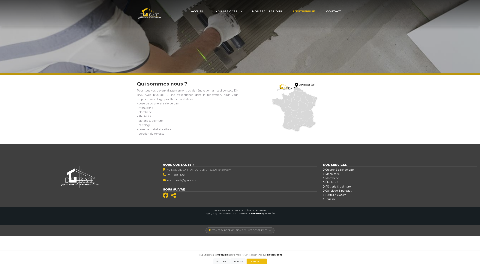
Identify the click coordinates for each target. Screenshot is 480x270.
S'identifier (269, 213)
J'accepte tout (256, 261)
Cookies (262, 210)
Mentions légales (222, 210)
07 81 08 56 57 (175, 175)
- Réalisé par (251, 213)
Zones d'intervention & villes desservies (240, 230)
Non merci (221, 261)
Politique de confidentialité (244, 210)
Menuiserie (332, 174)
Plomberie (332, 178)
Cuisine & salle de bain (339, 169)
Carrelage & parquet (338, 190)
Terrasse (330, 199)
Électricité (331, 182)
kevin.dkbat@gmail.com (182, 180)
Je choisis (238, 261)
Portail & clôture (335, 195)
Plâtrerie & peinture (338, 186)
